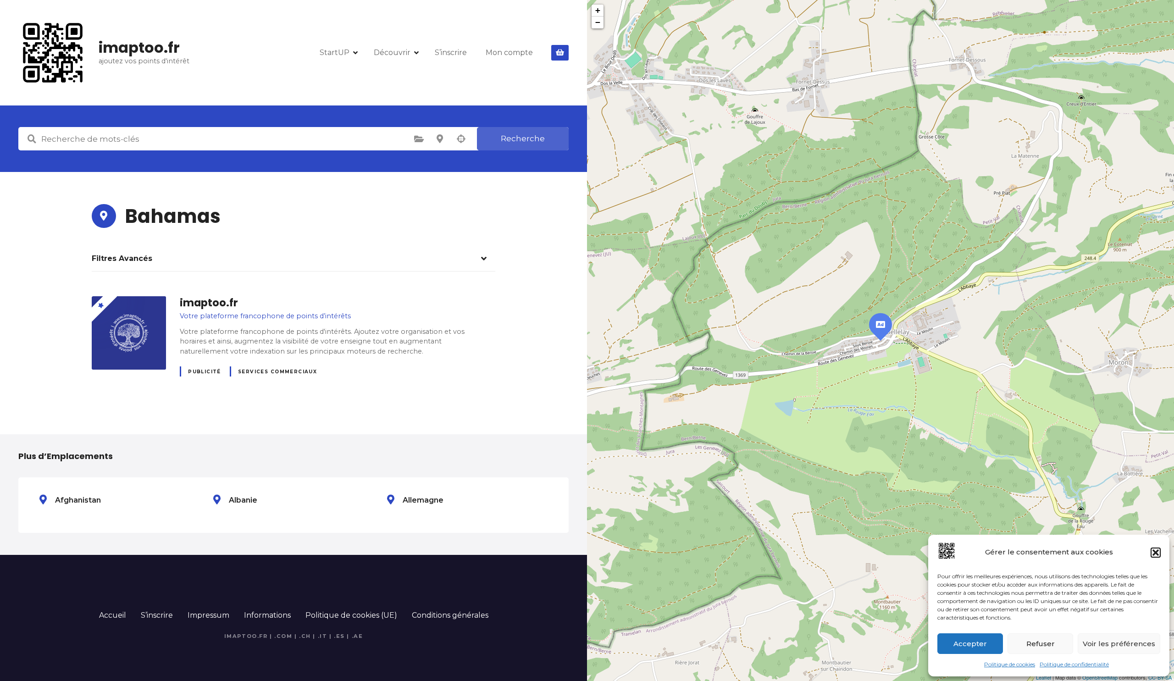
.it (322, 636)
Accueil (112, 615)
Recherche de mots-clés (31, 138)
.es (339, 636)
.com (283, 636)
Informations (267, 615)
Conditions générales (450, 615)
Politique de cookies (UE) (351, 615)
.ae (357, 636)
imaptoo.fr (139, 47)
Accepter (970, 643)
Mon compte (509, 52)
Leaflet (1043, 677)
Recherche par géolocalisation (461, 138)
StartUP (334, 52)
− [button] (597, 22)
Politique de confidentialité (1074, 664)
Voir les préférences (1119, 643)
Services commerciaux (277, 372)
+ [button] (597, 10)
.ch (305, 636)
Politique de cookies (1009, 664)
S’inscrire (451, 52)
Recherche (523, 138)
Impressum (208, 615)
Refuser (1040, 643)
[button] (1155, 552)
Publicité (204, 372)
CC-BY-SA (1160, 677)
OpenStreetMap (1100, 677)
